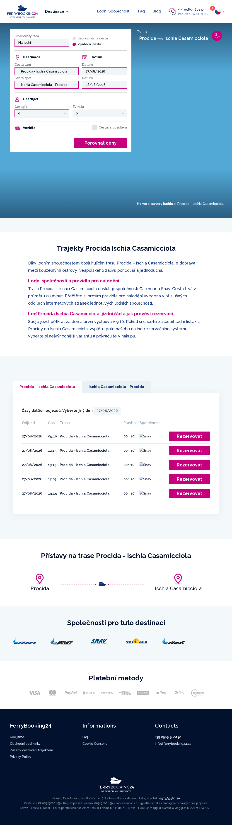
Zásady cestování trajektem (31, 750)
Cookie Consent (94, 743)
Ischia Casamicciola (178, 588)
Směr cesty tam (26, 36)
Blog (156, 11)
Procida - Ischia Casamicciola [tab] (47, 387)
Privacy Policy (20, 757)
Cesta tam (22, 64)
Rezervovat (189, 436)
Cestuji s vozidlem (113, 127)
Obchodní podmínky (25, 743)
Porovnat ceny (101, 143)
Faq (141, 11)
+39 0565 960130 (191, 9)
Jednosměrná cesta (93, 38)
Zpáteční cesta (89, 44)
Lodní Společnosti (113, 11)
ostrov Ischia (162, 204)
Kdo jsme (17, 737)
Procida (40, 588)
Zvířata (78, 107)
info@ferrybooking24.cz (173, 743)
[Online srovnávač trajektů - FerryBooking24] (22, 11)
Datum (87, 64)
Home (142, 204)
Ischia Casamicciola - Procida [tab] (116, 387)
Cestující (21, 107)
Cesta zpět (22, 78)
